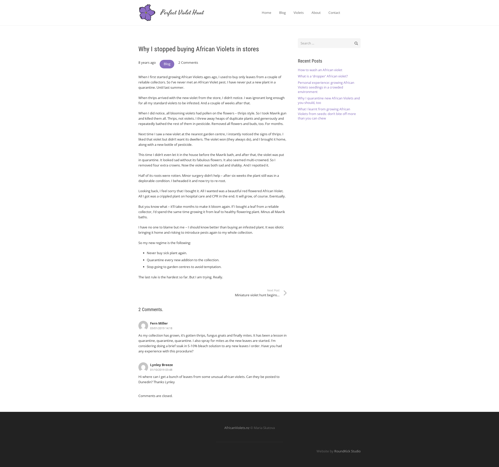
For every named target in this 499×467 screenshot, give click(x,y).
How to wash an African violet (320, 70)
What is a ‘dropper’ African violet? (323, 76)
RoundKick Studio (347, 451)
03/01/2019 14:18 (161, 328)
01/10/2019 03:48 (161, 369)
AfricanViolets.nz (237, 427)
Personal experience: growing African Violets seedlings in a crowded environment (326, 87)
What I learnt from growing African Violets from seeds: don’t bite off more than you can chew (327, 114)
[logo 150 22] (147, 12)
